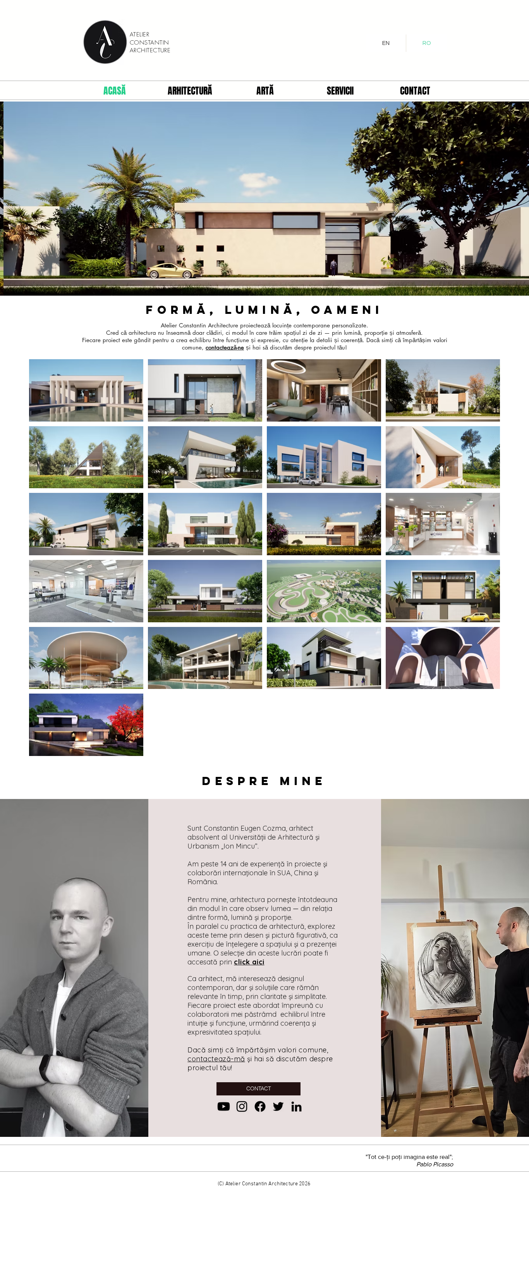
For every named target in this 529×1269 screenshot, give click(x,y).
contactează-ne (225, 347)
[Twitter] (278, 1106)
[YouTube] (223, 1106)
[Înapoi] (41, 198)
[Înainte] (488, 198)
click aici (249, 961)
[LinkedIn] (296, 1106)
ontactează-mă (218, 1058)
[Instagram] (242, 1106)
